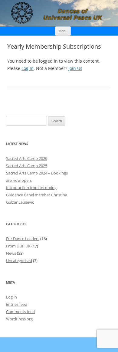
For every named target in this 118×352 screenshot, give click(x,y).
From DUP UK (18, 246)
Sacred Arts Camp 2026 (26, 158)
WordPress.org (19, 319)
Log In (27, 68)
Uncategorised (19, 260)
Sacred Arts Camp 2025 (26, 165)
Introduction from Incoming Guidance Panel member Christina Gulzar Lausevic (36, 195)
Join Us (75, 68)
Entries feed (16, 304)
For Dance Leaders (22, 238)
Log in (11, 297)
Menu (62, 31)
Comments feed (20, 311)
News (11, 253)
